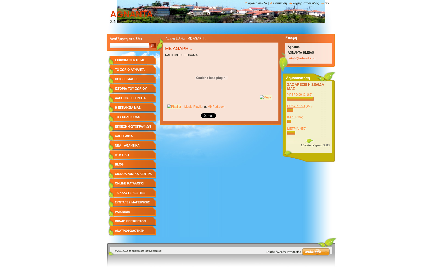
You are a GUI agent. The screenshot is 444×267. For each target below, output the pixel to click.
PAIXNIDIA (122, 212)
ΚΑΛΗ (291, 117)
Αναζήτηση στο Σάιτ (126, 39)
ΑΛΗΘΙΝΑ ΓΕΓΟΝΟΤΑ (130, 98)
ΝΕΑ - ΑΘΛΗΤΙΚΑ (127, 145)
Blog (119, 164)
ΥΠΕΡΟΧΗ (294, 94)
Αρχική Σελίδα (175, 38)
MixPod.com (216, 106)
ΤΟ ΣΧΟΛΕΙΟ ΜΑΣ (128, 117)
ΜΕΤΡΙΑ (293, 128)
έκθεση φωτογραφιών (133, 126)
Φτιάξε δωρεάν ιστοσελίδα (283, 252)
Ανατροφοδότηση (129, 231)
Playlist (198, 106)
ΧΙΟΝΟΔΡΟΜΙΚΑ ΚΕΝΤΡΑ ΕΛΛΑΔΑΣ (133, 175)
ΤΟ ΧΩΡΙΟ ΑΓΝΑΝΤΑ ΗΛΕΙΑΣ (130, 71)
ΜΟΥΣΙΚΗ (122, 155)
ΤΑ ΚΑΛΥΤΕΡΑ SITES (130, 193)
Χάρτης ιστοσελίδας (306, 3)
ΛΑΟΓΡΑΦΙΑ (124, 136)
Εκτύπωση (280, 3)
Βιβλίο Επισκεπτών (130, 221)
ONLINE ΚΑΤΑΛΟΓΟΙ (129, 183)
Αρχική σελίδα (257, 3)
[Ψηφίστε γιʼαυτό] (300, 99)
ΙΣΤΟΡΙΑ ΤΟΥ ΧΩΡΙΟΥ (131, 88)
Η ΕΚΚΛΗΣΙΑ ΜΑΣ (128, 107)
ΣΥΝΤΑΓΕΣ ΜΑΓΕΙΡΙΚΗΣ (132, 202)
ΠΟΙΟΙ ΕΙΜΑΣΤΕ (126, 79)
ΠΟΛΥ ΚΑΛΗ (296, 106)
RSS (327, 3)
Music (188, 106)
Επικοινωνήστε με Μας (130, 61)
